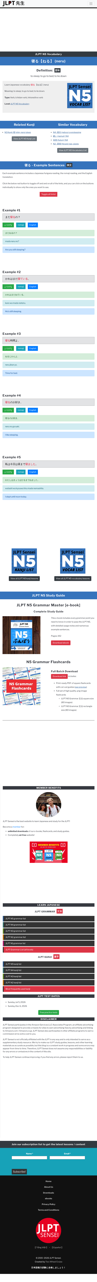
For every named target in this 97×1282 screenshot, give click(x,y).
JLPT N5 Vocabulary (19, 104)
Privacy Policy (48, 1204)
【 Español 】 (57, 1247)
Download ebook (61, 643)
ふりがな (8, 225)
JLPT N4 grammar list (16, 925)
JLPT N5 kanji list (13, 964)
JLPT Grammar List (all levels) (19, 949)
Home (48, 1181)
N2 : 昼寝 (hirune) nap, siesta (66, 144)
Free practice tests (48, 1012)
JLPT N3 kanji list (13, 976)
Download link (59, 676)
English (32, 225)
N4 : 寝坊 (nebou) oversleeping (67, 132)
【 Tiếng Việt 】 (41, 1247)
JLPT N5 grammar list (16, 918)
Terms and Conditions (48, 1210)
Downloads (48, 1193)
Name (29, 1153)
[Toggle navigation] (90, 3)
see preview (80, 687)
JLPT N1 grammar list (15, 943)
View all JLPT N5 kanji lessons (24, 578)
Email (67, 1153)
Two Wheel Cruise (53, 1262)
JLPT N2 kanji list (13, 982)
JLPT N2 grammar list (16, 937)
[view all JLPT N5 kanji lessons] (24, 561)
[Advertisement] (48, 28)
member (17, 827)
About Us (48, 1187)
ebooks (48, 1198)
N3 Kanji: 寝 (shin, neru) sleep (18, 132)
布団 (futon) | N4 (60, 140)
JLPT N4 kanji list (13, 970)
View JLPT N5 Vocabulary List (73, 150)
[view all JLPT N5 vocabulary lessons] (79, 95)
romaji (21, 225)
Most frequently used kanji (18, 989)
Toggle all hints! (48, 194)
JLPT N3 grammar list (16, 931)
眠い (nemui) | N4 (61, 136)
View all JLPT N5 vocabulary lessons (73, 578)
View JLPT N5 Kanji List (24, 138)
